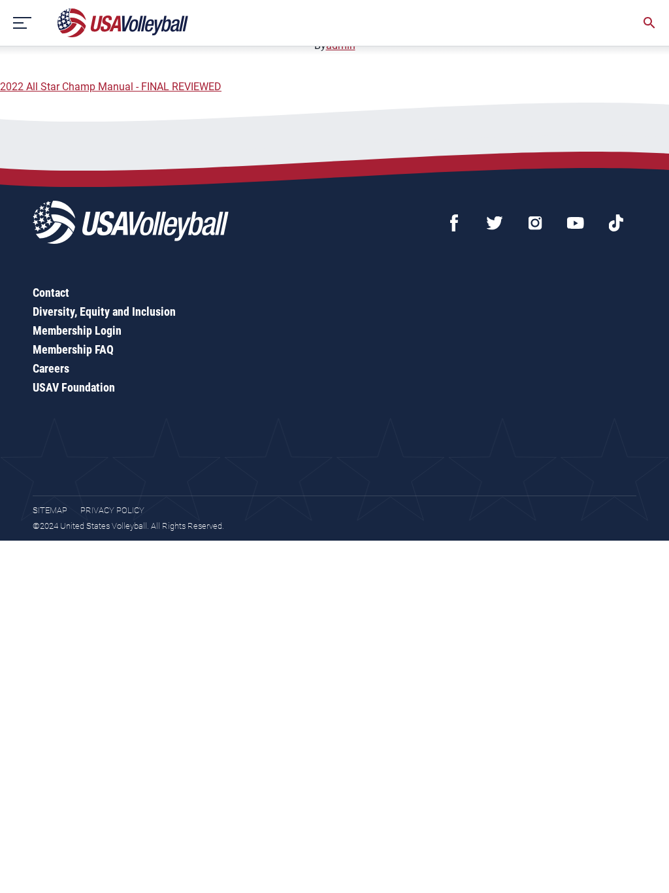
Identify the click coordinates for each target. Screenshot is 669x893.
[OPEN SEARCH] (649, 23)
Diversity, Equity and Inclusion (104, 311)
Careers (51, 368)
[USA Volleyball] (123, 22)
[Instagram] (535, 223)
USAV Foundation (74, 387)
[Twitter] (495, 223)
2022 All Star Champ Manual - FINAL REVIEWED (110, 86)
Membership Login (77, 330)
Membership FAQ (73, 349)
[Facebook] (454, 223)
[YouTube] (576, 223)
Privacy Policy (112, 510)
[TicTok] (616, 223)
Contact (51, 292)
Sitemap (50, 510)
